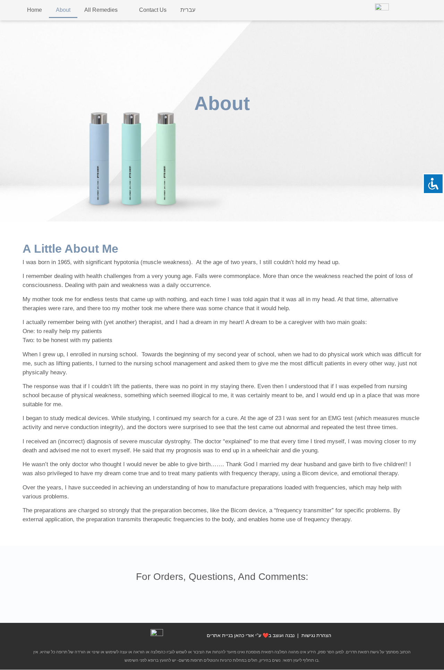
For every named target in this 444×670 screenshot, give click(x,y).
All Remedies (101, 10)
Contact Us (152, 10)
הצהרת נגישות (316, 635)
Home (34, 10)
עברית (187, 10)
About (63, 10)
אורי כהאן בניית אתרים (230, 635)
